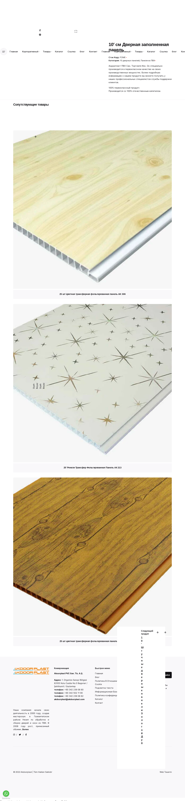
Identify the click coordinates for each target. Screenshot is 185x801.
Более (25, 729)
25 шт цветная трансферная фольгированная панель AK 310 (92, 641)
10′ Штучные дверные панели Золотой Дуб (142, 690)
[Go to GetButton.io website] (6, 798)
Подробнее (92, 265)
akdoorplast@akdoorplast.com (69, 699)
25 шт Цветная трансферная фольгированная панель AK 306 (92, 294)
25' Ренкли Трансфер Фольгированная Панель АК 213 (92, 467)
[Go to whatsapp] (6, 793)
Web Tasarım (166, 772)
